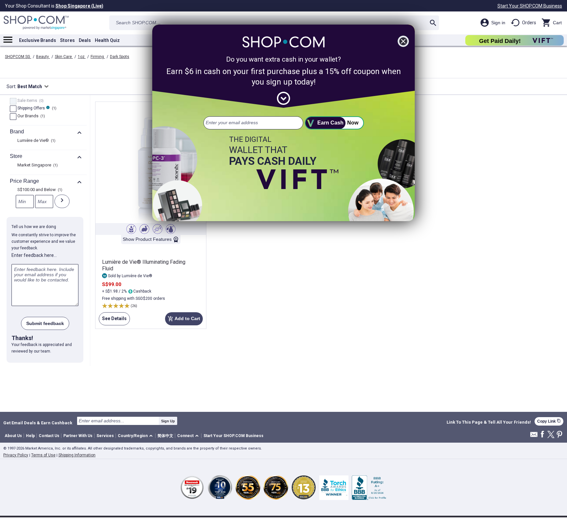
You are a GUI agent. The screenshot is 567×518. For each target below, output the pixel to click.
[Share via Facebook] (542, 434)
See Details (113, 320)
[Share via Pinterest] (559, 435)
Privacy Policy (15, 455)
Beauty (43, 56)
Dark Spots (119, 56)
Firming (98, 56)
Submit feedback (45, 323)
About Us (13, 435)
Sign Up (168, 421)
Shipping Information (76, 455)
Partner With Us (78, 435)
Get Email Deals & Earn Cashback (37, 422)
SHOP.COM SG (18, 56)
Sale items (30, 101)
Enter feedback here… (34, 255)
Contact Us (49, 435)
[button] (136, 436)
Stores (67, 40)
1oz (82, 56)
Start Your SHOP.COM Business (529, 6)
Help (30, 435)
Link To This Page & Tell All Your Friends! (489, 422)
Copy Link (549, 421)
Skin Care (64, 56)
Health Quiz (107, 40)
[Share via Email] (533, 436)
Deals (85, 40)
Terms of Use (43, 455)
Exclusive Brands (37, 40)
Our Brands (30, 116)
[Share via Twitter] (551, 435)
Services (105, 435)
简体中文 (165, 435)
